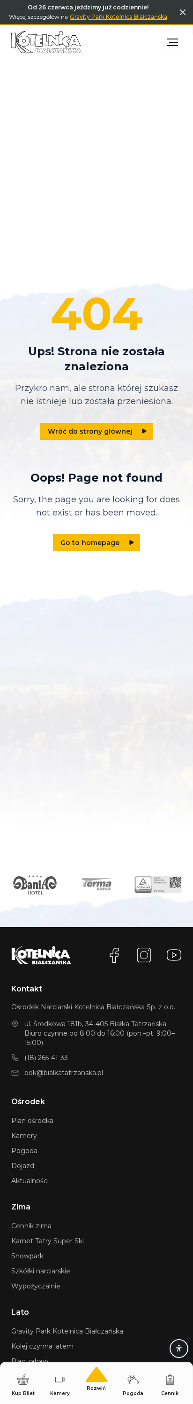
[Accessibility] (179, 1348)
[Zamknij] (182, 12)
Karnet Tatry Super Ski (47, 1241)
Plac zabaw (29, 1361)
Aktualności (30, 1181)
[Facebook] (114, 955)
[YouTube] (174, 955)
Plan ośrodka (32, 1120)
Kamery (24, 1135)
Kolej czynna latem (42, 1346)
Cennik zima (31, 1226)
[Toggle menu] (172, 42)
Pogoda (24, 1151)
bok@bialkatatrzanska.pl (63, 1073)
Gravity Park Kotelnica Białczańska (118, 16)
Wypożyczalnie (35, 1286)
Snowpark (27, 1256)
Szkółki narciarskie (40, 1271)
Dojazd (22, 1166)
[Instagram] (144, 955)
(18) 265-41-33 (46, 1057)
